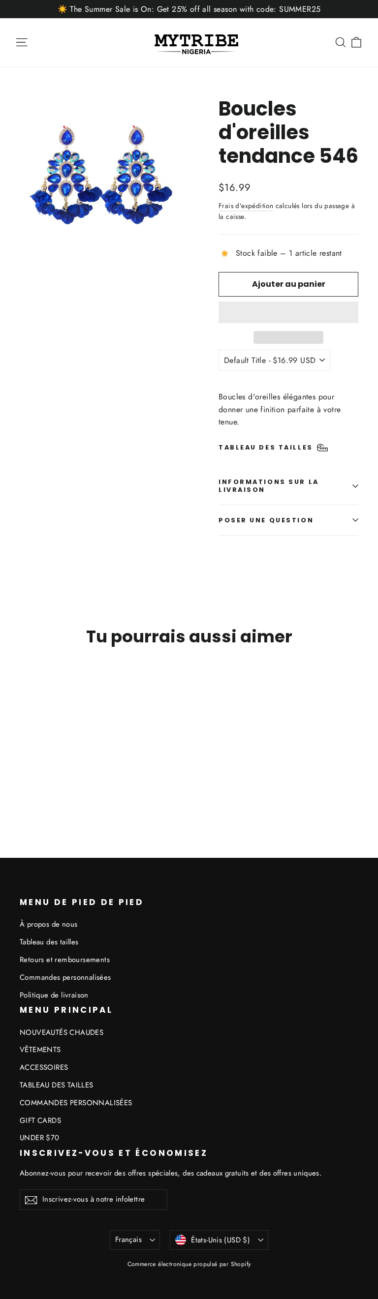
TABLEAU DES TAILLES (57, 1085)
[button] (288, 312)
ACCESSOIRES (44, 1067)
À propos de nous (48, 924)
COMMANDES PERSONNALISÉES (76, 1102)
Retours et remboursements (65, 959)
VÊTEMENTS (40, 1049)
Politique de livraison (54, 995)
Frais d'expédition (246, 206)
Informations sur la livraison (269, 485)
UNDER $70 (40, 1137)
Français (128, 1239)
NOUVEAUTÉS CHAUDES (61, 1032)
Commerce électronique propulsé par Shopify (189, 1264)
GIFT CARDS (40, 1120)
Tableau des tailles (49, 941)
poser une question (266, 520)
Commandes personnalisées (65, 977)
